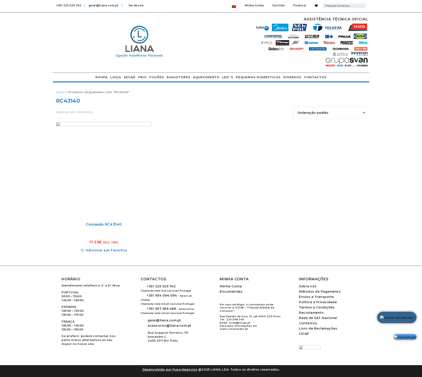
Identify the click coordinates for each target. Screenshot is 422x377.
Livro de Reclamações (318, 328)
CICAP (304, 334)
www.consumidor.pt (234, 328)
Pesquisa (363, 5)
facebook (136, 5)
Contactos (315, 77)
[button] (103, 250)
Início (60, 92)
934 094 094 (162, 295)
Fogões (156, 77)
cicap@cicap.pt (239, 322)
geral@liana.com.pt (103, 5)
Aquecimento (206, 77)
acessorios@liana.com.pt (169, 326)
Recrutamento (311, 313)
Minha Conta (254, 5)
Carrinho (278, 5)
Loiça (115, 77)
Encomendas (231, 292)
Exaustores (178, 77)
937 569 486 (161, 309)
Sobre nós (308, 286)
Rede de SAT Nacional (318, 318)
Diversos (292, 77)
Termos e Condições (317, 307)
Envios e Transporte (316, 297)
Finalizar (299, 5)
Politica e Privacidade (318, 302)
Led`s (227, 77)
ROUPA (101, 77)
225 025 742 (161, 286)
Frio (142, 77)
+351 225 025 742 (68, 5)
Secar (129, 77)
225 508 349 (235, 319)
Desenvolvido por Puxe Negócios (170, 370)
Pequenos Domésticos (258, 77)
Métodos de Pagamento (320, 292)
